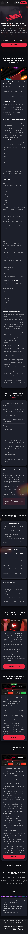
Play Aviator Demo (14, 666)
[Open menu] (2, 2)
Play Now (14, 44)
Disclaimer (23, 920)
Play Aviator (14, 737)
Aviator (7, 2)
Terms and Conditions (15, 920)
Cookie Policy (19, 922)
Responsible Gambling (10, 922)
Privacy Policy (6, 920)
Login (17, 2)
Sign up (23, 2)
